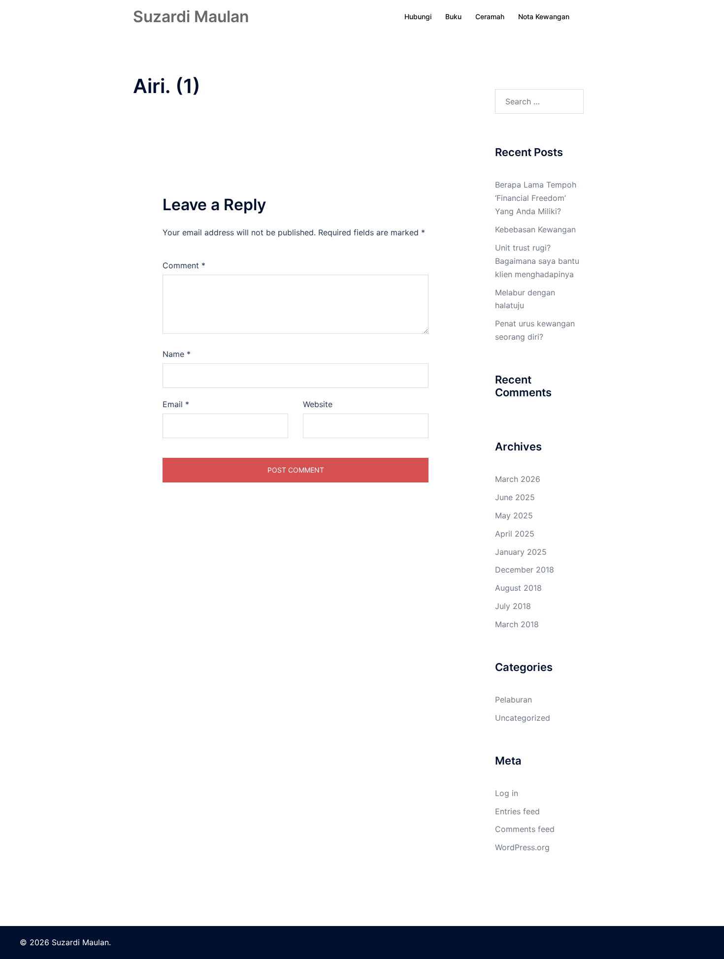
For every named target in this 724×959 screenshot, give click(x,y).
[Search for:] (539, 101)
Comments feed (525, 829)
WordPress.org (522, 847)
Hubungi (417, 16)
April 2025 (514, 534)
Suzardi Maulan (191, 16)
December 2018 (524, 570)
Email (176, 404)
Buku (453, 16)
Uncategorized (522, 718)
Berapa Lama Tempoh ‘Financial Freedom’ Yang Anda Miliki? (535, 198)
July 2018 (513, 606)
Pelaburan (513, 699)
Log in (506, 793)
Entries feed (517, 811)
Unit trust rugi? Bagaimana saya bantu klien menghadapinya (537, 261)
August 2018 (518, 588)
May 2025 (514, 515)
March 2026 (517, 479)
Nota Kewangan (543, 16)
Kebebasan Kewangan (535, 229)
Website (317, 404)
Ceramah (489, 16)
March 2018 (517, 624)
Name (177, 354)
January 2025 (521, 552)
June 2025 (515, 497)
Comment (184, 265)
